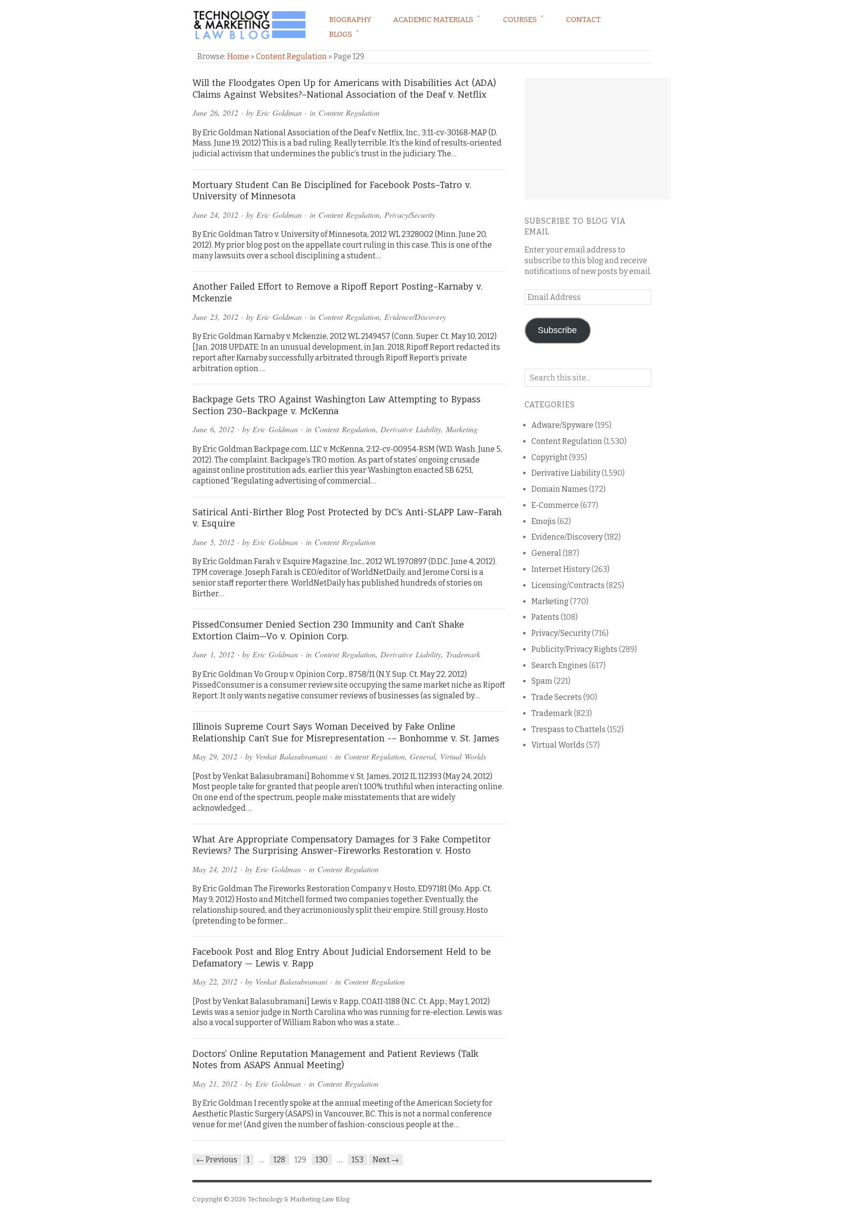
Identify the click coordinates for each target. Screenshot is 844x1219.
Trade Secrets (556, 697)
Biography (350, 19)
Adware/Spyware (562, 425)
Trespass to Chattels (568, 729)
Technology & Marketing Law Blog (298, 1199)
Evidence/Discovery (415, 317)
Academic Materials (433, 19)
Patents (545, 617)
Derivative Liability (410, 429)
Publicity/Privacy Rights (574, 649)
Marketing (462, 429)
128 (279, 1159)
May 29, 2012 (214, 756)
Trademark (463, 654)
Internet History (560, 569)
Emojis (543, 521)
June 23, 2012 (215, 317)
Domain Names (559, 489)
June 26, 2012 (215, 112)
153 (357, 1159)
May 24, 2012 (214, 869)
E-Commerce (555, 505)
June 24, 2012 (215, 215)
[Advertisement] (598, 139)
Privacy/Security (409, 215)
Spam (541, 681)
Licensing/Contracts (568, 585)
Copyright (549, 457)
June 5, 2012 (213, 542)
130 (322, 1159)
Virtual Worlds (463, 756)
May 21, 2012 (214, 1083)
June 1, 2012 (213, 654)
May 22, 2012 (214, 981)
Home (238, 56)
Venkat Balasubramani (291, 756)
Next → (386, 1159)
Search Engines (559, 665)
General (422, 756)
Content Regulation (291, 56)
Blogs (340, 34)
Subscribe (557, 330)
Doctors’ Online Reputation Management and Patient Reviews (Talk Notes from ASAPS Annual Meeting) (335, 1060)
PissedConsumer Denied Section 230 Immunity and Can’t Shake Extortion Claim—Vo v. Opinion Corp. (328, 630)
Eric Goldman (279, 112)
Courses (520, 19)
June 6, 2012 (213, 429)
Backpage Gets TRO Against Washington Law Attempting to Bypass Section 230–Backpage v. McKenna (336, 405)
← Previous (216, 1159)
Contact (583, 19)
